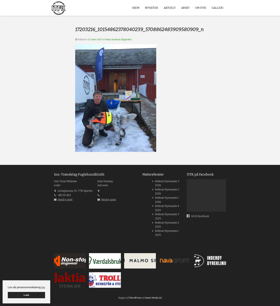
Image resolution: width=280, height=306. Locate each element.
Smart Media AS (153, 297)
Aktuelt (170, 8)
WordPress (135, 297)
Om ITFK (200, 8)
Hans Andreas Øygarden (118, 39)
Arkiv (185, 8)
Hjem (135, 8)
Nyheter (151, 8)
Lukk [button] (26, 295)
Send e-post (65, 199)
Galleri (217, 8)
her (43, 287)
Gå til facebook (200, 216)
